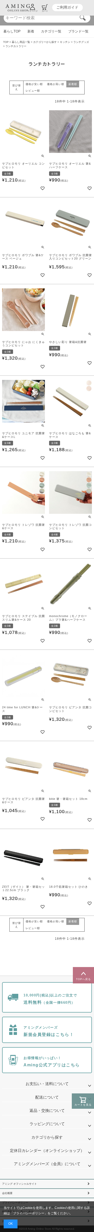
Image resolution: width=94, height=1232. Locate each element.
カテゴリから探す (47, 1137)
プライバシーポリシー (28, 1213)
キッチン (65, 42)
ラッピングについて (47, 1124)
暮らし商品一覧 (21, 42)
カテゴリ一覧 (51, 31)
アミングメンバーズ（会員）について (47, 1164)
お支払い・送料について (47, 1084)
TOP (6, 42)
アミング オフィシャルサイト (19, 1183)
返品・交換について (47, 1110)
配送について (47, 1097)
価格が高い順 (55, 84)
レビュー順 (33, 90)
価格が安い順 (34, 84)
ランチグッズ (81, 42)
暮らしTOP (12, 31)
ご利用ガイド (67, 7)
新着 (30, 31)
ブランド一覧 (78, 31)
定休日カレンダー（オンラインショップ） (47, 1151)
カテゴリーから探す (45, 42)
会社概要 (7, 1193)
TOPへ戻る (83, 979)
